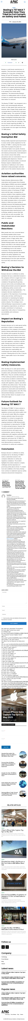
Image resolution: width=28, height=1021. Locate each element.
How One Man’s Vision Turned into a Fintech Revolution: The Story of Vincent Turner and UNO (20, 484)
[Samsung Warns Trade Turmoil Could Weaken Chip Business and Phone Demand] (23, 794)
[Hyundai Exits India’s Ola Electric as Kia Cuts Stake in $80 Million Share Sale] (23, 755)
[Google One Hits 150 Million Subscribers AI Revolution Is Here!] (23, 774)
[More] (22, 62)
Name (3, 730)
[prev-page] (21, 691)
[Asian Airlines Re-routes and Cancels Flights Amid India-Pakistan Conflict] (23, 784)
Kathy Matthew (6, 720)
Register (6, 747)
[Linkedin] (3, 947)
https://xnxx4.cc (10, 538)
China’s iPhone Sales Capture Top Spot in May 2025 (13, 715)
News (14, 7)
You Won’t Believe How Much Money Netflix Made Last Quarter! (6, 484)
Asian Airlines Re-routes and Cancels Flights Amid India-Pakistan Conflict (9, 784)
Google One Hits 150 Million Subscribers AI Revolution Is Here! (8, 774)
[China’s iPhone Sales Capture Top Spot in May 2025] (14, 705)
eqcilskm (9, 495)
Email (3, 738)
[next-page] (24, 691)
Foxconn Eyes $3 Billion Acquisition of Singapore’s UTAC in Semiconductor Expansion (8, 764)
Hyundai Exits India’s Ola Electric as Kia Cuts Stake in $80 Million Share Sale (8, 755)
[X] (7, 947)
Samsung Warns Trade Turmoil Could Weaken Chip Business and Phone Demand (9, 794)
